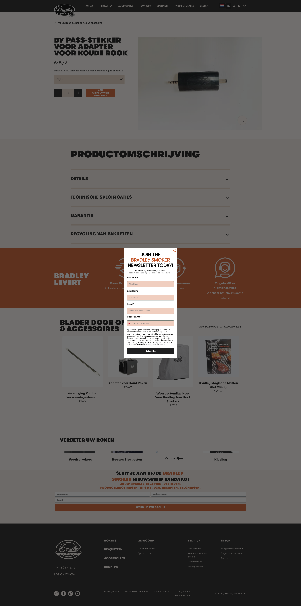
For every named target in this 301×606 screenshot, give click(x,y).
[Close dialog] (175, 250)
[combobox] (131, 323)
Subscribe (151, 351)
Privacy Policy (152, 344)
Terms (162, 344)
